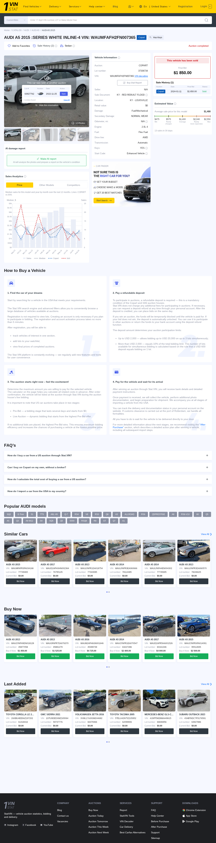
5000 (72, 521)
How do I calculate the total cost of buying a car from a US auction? (46, 479)
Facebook (30, 825)
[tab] (106, 592)
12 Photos (80, 123)
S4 (41, 521)
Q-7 (66, 514)
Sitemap (155, 838)
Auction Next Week (98, 832)
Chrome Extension (196, 810)
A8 (173, 514)
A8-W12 (29, 521)
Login (204, 6)
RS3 (97, 514)
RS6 (143, 514)
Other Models (46, 185)
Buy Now (93, 810)
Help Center (157, 815)
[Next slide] (84, 88)
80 (197, 514)
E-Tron (21, 514)
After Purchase (159, 826)
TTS (42, 514)
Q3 (17, 521)
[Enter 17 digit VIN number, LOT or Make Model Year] (206, 20)
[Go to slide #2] (30, 134)
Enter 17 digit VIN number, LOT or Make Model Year (53, 20)
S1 (32, 514)
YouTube (48, 825)
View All (67, 100)
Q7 (114, 521)
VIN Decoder (127, 821)
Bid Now (20, 581)
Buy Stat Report (134, 82)
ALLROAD (129, 514)
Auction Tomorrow (98, 821)
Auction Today (96, 815)
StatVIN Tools (127, 815)
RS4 (77, 514)
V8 (87, 514)
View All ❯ (206, 534)
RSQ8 (84, 521)
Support (155, 832)
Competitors (73, 185)
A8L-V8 (54, 514)
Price (19, 185)
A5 (8, 521)
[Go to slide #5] (86, 134)
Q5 (207, 514)
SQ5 (51, 521)
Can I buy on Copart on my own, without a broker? (36, 467)
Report (123, 810)
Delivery (54, 6)
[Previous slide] (9, 88)
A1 (123, 521)
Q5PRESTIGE (158, 514)
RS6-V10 (185, 514)
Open (64, 94)
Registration (185, 6)
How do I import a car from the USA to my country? (36, 491)
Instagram (12, 825)
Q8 (107, 514)
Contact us (63, 815)
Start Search (102, 200)
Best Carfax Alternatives (132, 832)
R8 (95, 521)
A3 (116, 514)
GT (104, 521)
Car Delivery (126, 826)
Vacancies (62, 821)
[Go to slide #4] (67, 134)
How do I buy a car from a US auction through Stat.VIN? (39, 455)
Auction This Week (98, 826)
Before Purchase (160, 821)
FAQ (153, 810)
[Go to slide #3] (49, 134)
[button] (16, 20)
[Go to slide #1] (12, 134)
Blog (115, 6)
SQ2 (9, 514)
